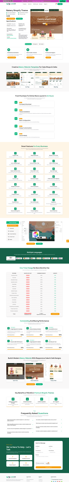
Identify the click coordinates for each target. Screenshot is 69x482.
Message (37, 454)
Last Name (50, 446)
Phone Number (51, 450)
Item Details (29, 44)
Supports (35, 44)
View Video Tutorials (30, 57)
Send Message (47, 467)
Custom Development (30, 479)
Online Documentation (11, 57)
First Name (38, 446)
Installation (28, 480)
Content (41, 44)
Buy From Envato (11, 18)
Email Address (38, 450)
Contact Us (40, 479)
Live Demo (20, 18)
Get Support (48, 57)
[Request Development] (67, 241)
